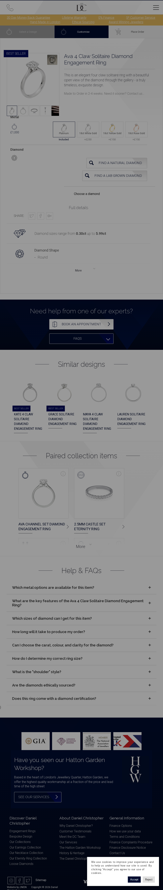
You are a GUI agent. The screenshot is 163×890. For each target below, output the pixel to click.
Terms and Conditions (125, 837)
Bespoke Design (21, 836)
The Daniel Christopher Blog (78, 858)
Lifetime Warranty (74, 18)
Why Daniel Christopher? (76, 826)
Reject (148, 879)
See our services (33, 797)
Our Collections (20, 842)
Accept (134, 879)
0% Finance (106, 18)
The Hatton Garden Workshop (80, 848)
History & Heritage (71, 853)
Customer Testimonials (75, 831)
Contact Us (117, 853)
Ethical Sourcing (83, 22)
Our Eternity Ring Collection (28, 858)
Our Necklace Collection (26, 853)
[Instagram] (11, 880)
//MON (23, 887)
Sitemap (41, 880)
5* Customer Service (140, 18)
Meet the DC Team (72, 837)
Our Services (68, 842)
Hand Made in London (45, 22)
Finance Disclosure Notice (128, 848)
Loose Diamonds (21, 864)
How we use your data (125, 831)
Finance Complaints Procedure (131, 842)
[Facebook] (19, 880)
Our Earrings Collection (25, 847)
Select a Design (28, 31)
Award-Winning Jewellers (126, 22)
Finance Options (121, 826)
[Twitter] (28, 880)
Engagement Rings (23, 831)
